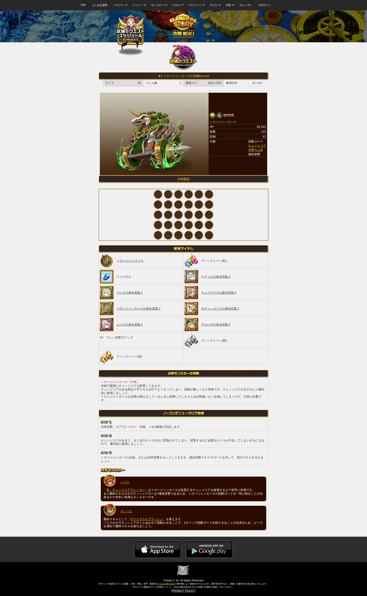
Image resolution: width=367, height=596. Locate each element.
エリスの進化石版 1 (129, 324)
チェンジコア (257, 145)
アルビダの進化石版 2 (215, 324)
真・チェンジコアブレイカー (125, 490)
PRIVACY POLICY (183, 590)
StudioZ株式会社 (167, 584)
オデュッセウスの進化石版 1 (220, 308)
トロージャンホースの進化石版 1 (138, 308)
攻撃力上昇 (255, 150)
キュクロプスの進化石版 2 (218, 292)
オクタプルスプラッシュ (146, 519)
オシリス (126, 511)
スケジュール (130, 32)
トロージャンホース (130, 260)
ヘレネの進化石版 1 (129, 292)
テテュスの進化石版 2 (215, 276)
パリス (124, 482)
